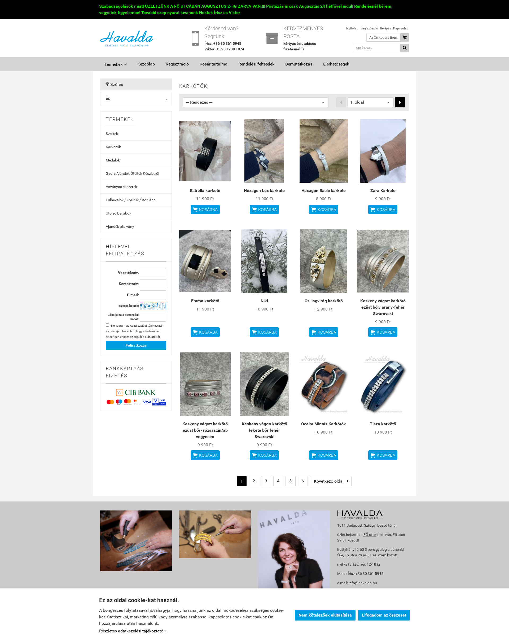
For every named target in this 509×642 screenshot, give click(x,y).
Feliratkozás (136, 345)
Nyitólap (352, 28)
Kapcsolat (400, 28)
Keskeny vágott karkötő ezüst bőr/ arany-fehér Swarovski (383, 307)
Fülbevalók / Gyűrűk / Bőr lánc (130, 200)
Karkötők (113, 147)
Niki (264, 300)
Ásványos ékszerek (121, 187)
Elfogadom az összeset (384, 615)
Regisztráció (369, 28)
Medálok (113, 160)
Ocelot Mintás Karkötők (323, 423)
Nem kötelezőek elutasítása (325, 615)
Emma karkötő (205, 300)
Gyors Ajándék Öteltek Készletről (132, 173)
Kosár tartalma (213, 64)
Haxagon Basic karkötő (323, 190)
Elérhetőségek (336, 64)
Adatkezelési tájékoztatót (147, 325)
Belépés (385, 28)
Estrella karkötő (205, 190)
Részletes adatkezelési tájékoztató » (132, 631)
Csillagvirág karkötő (324, 300)
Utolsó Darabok (118, 213)
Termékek (115, 64)
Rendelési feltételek (256, 64)
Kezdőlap (146, 64)
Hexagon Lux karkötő (264, 190)
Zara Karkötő (383, 190)
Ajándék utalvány (120, 226)
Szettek (112, 134)
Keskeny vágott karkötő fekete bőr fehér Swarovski (264, 430)
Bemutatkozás (298, 64)
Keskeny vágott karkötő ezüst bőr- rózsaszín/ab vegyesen (205, 430)
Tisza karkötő (383, 423)
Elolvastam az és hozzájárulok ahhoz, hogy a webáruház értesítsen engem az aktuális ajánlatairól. (135, 331)
